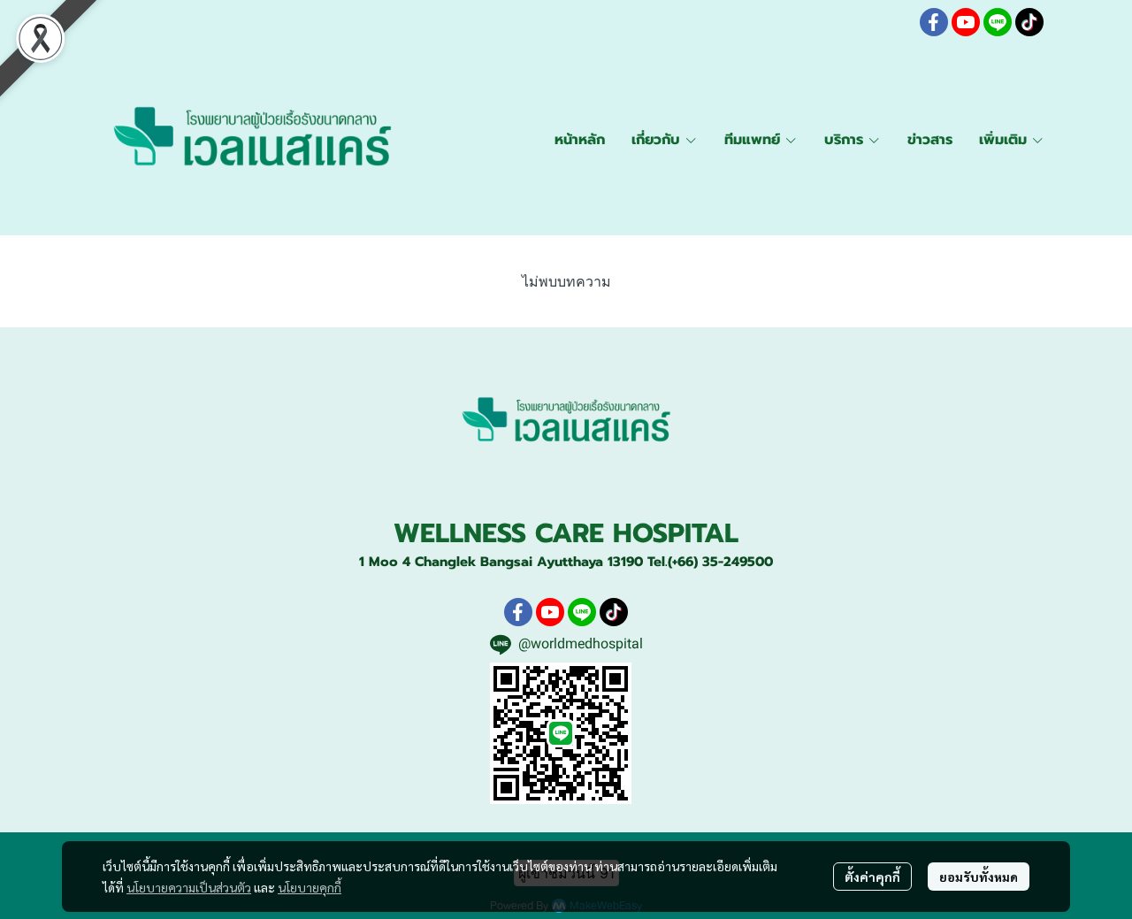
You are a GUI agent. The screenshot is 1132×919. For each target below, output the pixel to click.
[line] (997, 22)
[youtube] (966, 22)
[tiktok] (1029, 22)
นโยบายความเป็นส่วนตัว (188, 887)
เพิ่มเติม (1005, 139)
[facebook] (934, 22)
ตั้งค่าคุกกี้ (872, 877)
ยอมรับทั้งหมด (978, 877)
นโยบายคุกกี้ (309, 887)
